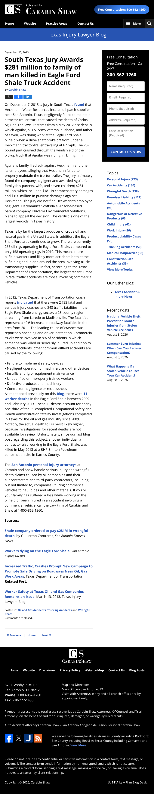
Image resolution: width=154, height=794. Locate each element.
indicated (25, 302)
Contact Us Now (126, 152)
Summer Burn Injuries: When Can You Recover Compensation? (124, 348)
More (137, 23)
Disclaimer (47, 670)
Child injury (119, 224)
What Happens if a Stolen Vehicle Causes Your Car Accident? (123, 370)
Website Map (94, 670)
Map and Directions (76, 685)
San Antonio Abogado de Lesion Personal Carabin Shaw (101, 725)
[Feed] (38, 738)
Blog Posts (137, 670)
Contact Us (85, 23)
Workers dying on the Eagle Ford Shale (37, 551)
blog (60, 393)
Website (30, 23)
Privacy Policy (70, 670)
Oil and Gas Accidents (32, 610)
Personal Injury (122, 179)
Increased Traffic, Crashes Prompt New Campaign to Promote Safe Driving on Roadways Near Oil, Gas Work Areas (49, 571)
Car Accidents (121, 185)
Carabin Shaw (40, 782)
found (79, 104)
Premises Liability (124, 197)
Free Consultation (122, 57)
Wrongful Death (123, 191)
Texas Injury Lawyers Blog (41, 9)
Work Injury (119, 230)
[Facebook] (9, 738)
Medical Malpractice (125, 253)
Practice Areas (56, 23)
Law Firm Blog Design (128, 782)
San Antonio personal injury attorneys (43, 464)
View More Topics (120, 269)
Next (46, 634)
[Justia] (28, 738)
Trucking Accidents (59, 610)
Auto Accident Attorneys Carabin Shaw (32, 725)
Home (9, 23)
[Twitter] (18, 738)
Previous (14, 634)
